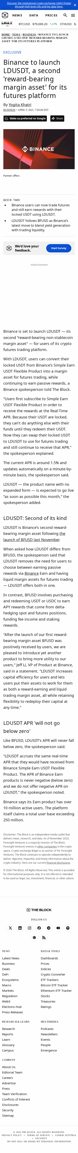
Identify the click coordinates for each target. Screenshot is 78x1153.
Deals (6, 969)
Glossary (8, 1045)
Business (8, 963)
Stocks (45, 996)
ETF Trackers (49, 979)
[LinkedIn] (20, 928)
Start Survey (58, 248)
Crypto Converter (53, 974)
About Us (8, 1067)
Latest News (10, 958)
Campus (8, 1050)
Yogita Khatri (20, 104)
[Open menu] (73, 15)
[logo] (5, 15)
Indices (46, 969)
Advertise (9, 1083)
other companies (47, 846)
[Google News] (34, 937)
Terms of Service (38, 1135)
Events (45, 1039)
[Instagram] (29, 928)
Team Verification (14, 1094)
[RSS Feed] (44, 937)
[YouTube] (58, 928)
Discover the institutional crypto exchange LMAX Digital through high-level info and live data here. (39, 4)
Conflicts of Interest (16, 1099)
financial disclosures (58, 862)
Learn (6, 1039)
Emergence (49, 1050)
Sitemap (8, 1115)
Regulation (9, 996)
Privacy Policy (12, 1135)
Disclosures (10, 1104)
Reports (7, 1034)
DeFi (5, 974)
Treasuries (48, 1001)
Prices (45, 963)
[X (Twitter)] (10, 928)
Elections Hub (12, 1006)
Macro (6, 985)
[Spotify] (68, 928)
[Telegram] (48, 928)
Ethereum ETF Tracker (56, 990)
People (46, 1045)
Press (6, 1088)
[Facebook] (39, 928)
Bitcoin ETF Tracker (54, 985)
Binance (32, 573)
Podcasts (47, 1028)
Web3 (6, 1001)
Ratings (46, 1006)
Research (8, 1028)
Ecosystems (10, 979)
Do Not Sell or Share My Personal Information (39, 1141)
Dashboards (49, 958)
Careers (7, 1077)
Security (8, 1110)
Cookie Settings (65, 1135)
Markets (8, 990)
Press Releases (12, 1012)
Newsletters (49, 1034)
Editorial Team (12, 1072)
